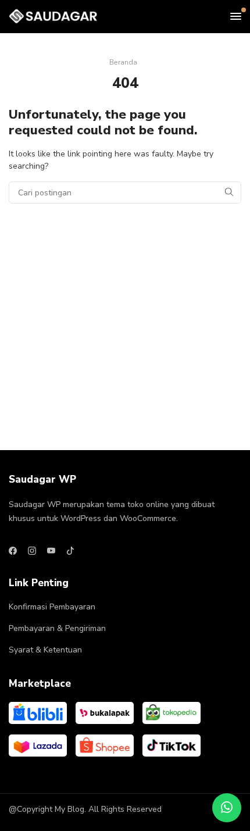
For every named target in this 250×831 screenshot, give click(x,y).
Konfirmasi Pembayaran (52, 606)
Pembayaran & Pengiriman (57, 628)
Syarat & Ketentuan (45, 649)
